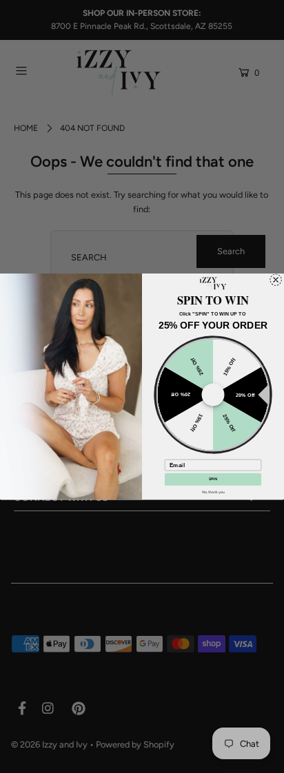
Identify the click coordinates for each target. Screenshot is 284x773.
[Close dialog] (275, 279)
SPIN (213, 479)
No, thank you (213, 492)
